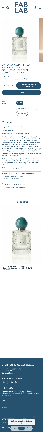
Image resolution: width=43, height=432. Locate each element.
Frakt (14, 79)
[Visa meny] (3, 7)
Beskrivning (8, 122)
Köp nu (21, 93)
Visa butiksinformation (11, 178)
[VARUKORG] (40, 7)
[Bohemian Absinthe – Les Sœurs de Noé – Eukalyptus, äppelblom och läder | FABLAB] (21, 234)
